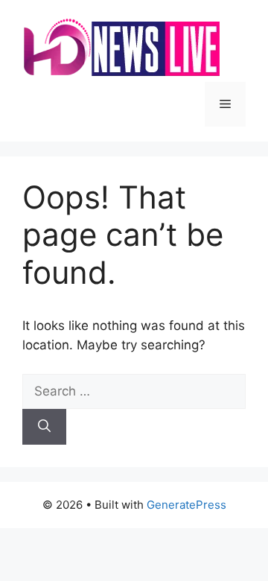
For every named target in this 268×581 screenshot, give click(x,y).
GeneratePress (186, 505)
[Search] (44, 427)
